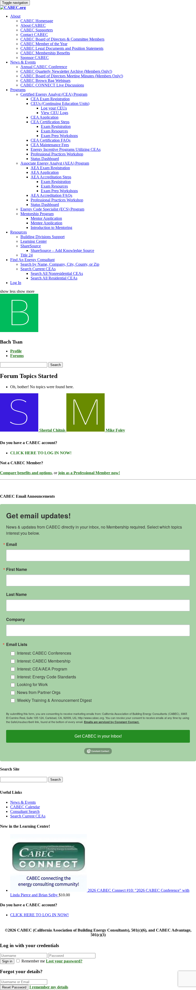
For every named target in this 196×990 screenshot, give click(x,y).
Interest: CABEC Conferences (44, 653)
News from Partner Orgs (38, 692)
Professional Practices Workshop (57, 154)
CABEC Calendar (25, 807)
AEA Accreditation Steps (51, 177)
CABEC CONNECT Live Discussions (52, 85)
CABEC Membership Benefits (45, 53)
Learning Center (33, 241)
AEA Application (45, 172)
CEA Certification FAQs (50, 140)
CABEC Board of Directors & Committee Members (62, 39)
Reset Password (14, 987)
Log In (15, 282)
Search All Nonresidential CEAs (57, 273)
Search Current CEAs (38, 269)
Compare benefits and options (26, 473)
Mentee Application (46, 223)
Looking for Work (32, 684)
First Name (16, 569)
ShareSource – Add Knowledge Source (62, 250)
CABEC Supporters (36, 30)
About (15, 16)
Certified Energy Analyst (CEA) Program (53, 94)
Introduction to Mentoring (51, 227)
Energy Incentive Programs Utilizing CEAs (66, 149)
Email (11, 544)
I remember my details (48, 987)
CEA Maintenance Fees (50, 145)
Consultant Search (25, 811)
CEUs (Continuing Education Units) (60, 103)
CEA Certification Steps (50, 122)
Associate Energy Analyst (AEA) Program (54, 163)
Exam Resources (54, 131)
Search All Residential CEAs (54, 278)
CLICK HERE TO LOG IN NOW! (40, 453)
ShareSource (30, 246)
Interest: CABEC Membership (43, 661)
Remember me (33, 961)
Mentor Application (46, 218)
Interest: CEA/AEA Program (42, 669)
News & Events (23, 62)
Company (15, 619)
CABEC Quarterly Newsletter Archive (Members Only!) (66, 71)
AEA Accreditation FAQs (51, 195)
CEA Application (44, 117)
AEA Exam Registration (50, 168)
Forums (17, 355)
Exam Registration (56, 126)
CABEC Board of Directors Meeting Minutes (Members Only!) (71, 76)
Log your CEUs (54, 108)
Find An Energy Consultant (32, 260)
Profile (16, 351)
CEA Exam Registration (50, 99)
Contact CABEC (34, 34)
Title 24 (26, 255)
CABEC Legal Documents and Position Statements (61, 48)
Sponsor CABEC (34, 57)
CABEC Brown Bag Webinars (45, 80)
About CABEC (33, 25)
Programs (18, 90)
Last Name (16, 594)
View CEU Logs (54, 113)
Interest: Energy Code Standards (46, 677)
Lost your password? (64, 961)
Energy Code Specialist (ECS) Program (52, 209)
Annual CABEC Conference (43, 67)
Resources (18, 232)
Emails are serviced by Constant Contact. (111, 722)
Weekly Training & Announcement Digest (54, 700)
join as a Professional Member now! (89, 473)
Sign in (7, 961)
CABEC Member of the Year (43, 44)
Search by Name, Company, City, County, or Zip (59, 264)
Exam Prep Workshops (59, 135)
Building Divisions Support (42, 237)
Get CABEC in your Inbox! (98, 736)
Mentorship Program (37, 214)
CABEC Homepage (36, 21)
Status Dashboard (45, 158)
